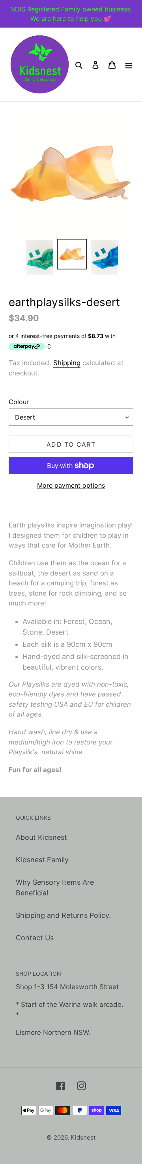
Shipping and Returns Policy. (63, 915)
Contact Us (35, 938)
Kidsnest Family (42, 860)
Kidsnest (83, 1137)
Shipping (66, 363)
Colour (19, 402)
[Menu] (128, 64)
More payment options (71, 485)
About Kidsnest (41, 837)
